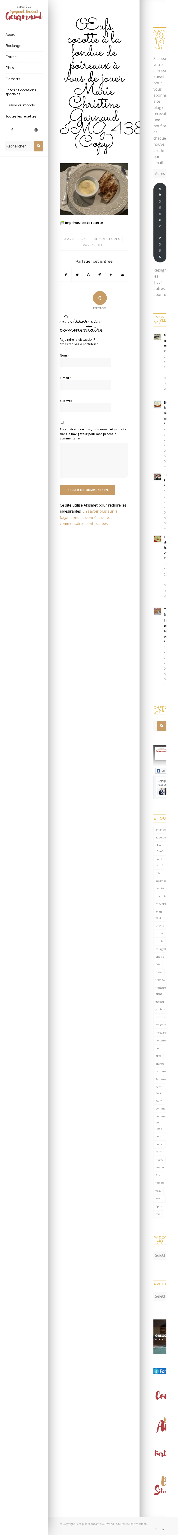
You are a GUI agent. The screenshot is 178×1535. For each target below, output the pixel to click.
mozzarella (161, 1032)
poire (159, 1101)
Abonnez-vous (160, 222)
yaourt (160, 1198)
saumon (160, 1167)
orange (160, 1063)
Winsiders (141, 1523)
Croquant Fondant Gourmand (95, 1523)
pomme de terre (160, 1122)
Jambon (160, 1009)
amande (161, 829)
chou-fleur (159, 915)
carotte (160, 888)
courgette (161, 949)
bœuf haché (159, 862)
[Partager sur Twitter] (77, 274)
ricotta (160, 1159)
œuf (158, 1214)
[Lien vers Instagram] (36, 130)
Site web (66, 401)
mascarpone (161, 1025)
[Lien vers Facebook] (12, 130)
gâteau (160, 1001)
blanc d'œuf (159, 848)
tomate (160, 1183)
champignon (161, 896)
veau (159, 1190)
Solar (159, 1175)
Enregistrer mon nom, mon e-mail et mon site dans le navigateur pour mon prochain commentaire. (93, 433)
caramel (161, 880)
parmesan (161, 1071)
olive (159, 1055)
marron (160, 1017)
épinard (160, 1206)
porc (158, 1136)
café (158, 873)
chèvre (160, 925)
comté (160, 941)
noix (158, 1048)
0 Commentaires (105, 239)
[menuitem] (24, 34)
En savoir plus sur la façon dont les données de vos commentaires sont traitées (89, 517)
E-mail (65, 378)
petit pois (158, 1090)
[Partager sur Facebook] (65, 274)
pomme (160, 1108)
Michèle (98, 245)
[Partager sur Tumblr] (111, 274)
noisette (161, 1040)
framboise (161, 980)
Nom (64, 355)
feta (158, 964)
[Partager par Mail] (122, 274)
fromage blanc (161, 990)
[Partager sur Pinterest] (99, 274)
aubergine (161, 837)
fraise (159, 972)
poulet (160, 1144)
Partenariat (161, 1079)
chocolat (161, 904)
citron (159, 933)
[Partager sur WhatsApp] (88, 274)
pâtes (159, 1152)
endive (160, 956)
